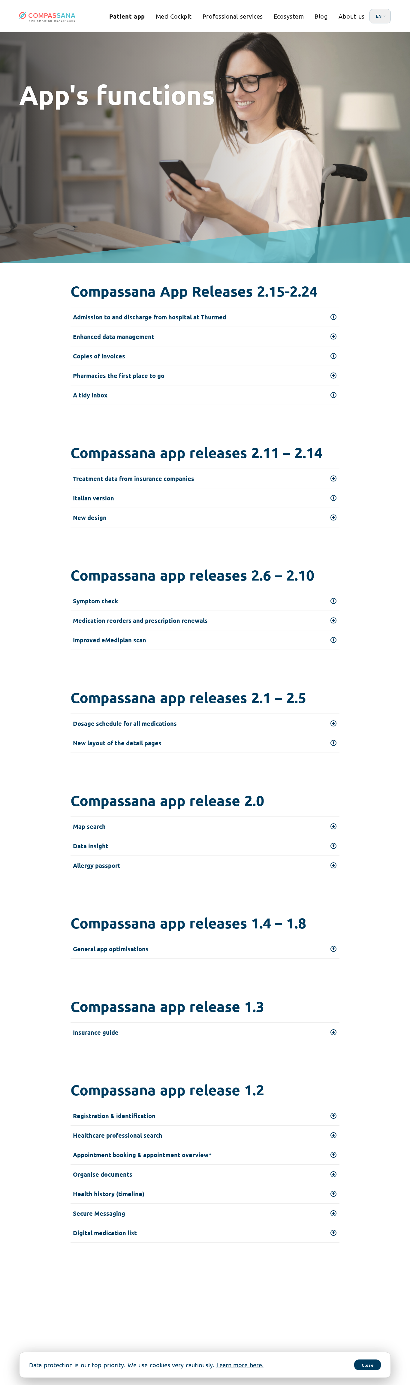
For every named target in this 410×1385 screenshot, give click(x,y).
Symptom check (95, 601)
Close (367, 1365)
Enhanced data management (113, 336)
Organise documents (102, 1174)
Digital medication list (105, 1233)
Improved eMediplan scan (109, 640)
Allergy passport (96, 865)
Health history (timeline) (108, 1194)
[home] (47, 17)
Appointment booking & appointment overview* (142, 1155)
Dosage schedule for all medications (125, 723)
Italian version (93, 498)
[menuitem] (127, 16)
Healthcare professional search (117, 1135)
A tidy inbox (90, 395)
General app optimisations (111, 949)
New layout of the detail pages (117, 743)
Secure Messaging (99, 1213)
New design (90, 517)
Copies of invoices (99, 356)
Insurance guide (96, 1032)
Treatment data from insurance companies (133, 478)
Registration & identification (114, 1116)
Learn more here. (240, 1364)
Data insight (90, 846)
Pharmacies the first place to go (118, 375)
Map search (89, 826)
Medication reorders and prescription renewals (140, 620)
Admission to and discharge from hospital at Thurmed (149, 317)
